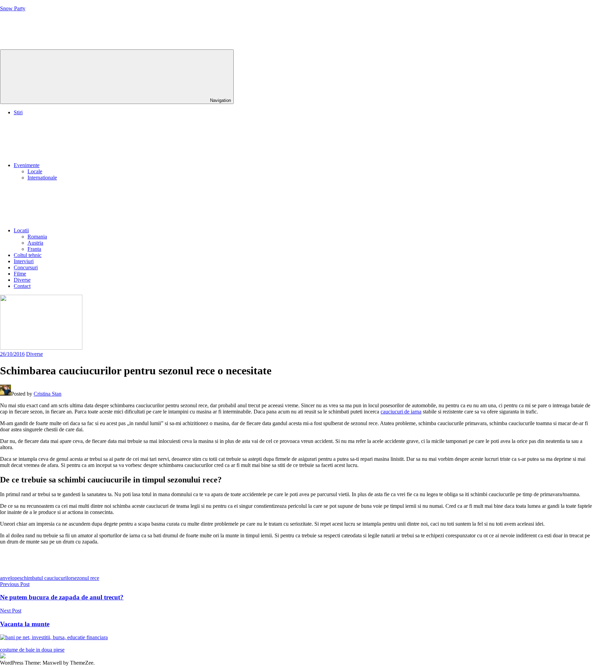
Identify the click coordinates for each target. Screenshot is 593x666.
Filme (20, 274)
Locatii (21, 230)
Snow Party (12, 8)
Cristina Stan (47, 394)
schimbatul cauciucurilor (46, 578)
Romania (37, 236)
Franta (34, 249)
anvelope (10, 578)
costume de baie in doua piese (32, 650)
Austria (35, 243)
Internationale (42, 177)
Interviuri (24, 261)
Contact (22, 286)
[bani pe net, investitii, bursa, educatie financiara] (54, 637)
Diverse (22, 280)
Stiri (18, 112)
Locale (34, 171)
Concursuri (26, 267)
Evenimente (26, 165)
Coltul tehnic (28, 255)
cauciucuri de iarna (401, 411)
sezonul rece (85, 578)
